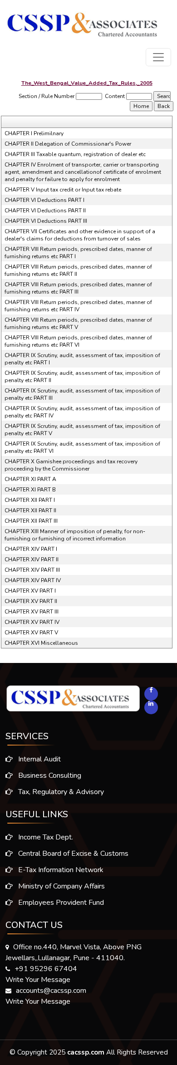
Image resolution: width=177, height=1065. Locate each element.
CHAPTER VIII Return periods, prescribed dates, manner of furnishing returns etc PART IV (78, 306)
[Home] (82, 21)
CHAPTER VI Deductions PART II (45, 210)
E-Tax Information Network (59, 870)
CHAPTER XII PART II (30, 510)
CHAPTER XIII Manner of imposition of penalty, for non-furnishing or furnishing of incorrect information (75, 535)
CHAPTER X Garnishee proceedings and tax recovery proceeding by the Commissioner (71, 465)
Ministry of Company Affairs (60, 886)
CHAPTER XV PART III (32, 611)
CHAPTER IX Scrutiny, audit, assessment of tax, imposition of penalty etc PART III (82, 394)
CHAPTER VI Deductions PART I (44, 200)
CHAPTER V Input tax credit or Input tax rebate (63, 189)
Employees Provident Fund (60, 903)
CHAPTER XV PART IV (32, 622)
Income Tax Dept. (44, 837)
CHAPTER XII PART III (31, 521)
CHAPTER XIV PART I (31, 549)
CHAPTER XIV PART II (32, 559)
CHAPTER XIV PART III (32, 570)
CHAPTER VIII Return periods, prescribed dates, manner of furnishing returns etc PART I (78, 252)
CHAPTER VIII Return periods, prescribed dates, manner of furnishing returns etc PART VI (78, 341)
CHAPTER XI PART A (30, 479)
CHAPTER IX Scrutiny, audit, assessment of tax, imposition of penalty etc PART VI (82, 447)
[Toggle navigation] (158, 57)
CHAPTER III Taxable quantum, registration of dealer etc (75, 154)
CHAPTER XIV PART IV (33, 580)
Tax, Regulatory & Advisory (60, 792)
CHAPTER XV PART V (31, 632)
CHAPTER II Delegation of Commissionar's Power (68, 143)
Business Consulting (48, 775)
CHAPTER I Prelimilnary (34, 133)
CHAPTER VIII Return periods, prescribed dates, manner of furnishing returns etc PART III (78, 288)
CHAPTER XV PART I (30, 590)
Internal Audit (38, 759)
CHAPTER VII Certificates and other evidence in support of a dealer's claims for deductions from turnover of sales (80, 235)
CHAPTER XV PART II (31, 601)
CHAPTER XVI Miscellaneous (41, 643)
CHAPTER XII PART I (30, 500)
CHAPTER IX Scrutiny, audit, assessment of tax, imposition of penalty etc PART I (82, 359)
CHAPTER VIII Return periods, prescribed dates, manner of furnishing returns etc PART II (78, 270)
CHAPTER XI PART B (30, 489)
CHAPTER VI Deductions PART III (46, 221)
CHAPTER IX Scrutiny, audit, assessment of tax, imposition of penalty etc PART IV (82, 412)
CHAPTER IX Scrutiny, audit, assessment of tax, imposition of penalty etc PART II (82, 376)
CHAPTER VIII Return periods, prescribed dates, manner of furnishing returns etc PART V (78, 323)
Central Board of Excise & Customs (72, 854)
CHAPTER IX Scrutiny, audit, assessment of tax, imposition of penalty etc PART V (82, 429)
